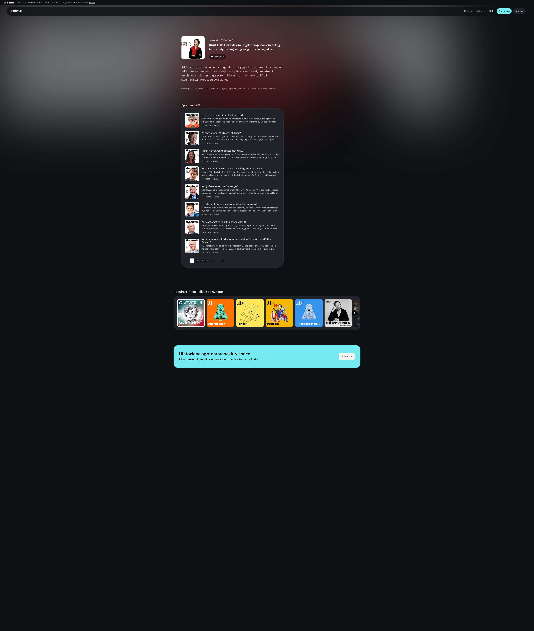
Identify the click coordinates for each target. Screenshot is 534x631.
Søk (491, 11)
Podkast (468, 11)
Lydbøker (481, 11)
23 (222, 260)
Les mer (92, 3)
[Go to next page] (227, 260)
